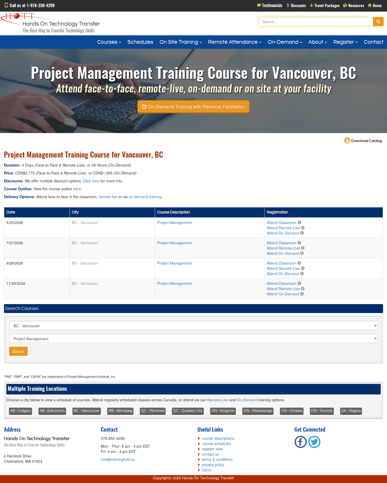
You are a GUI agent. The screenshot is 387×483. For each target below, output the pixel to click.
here (77, 188)
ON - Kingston (223, 411)
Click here (91, 180)
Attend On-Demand (283, 233)
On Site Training (179, 42)
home (206, 469)
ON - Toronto (322, 411)
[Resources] (353, 5)
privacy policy (213, 464)
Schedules (140, 42)
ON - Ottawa (291, 411)
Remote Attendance (233, 42)
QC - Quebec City (187, 411)
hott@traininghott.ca (118, 459)
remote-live (108, 196)
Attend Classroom (281, 222)
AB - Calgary (20, 411)
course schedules (216, 443)
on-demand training (145, 196)
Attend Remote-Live (283, 227)
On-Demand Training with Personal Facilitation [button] (196, 106)
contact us (210, 454)
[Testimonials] (269, 5)
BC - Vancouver (87, 411)
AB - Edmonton (52, 411)
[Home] (375, 5)
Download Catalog (366, 141)
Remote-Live (217, 399)
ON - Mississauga (258, 411)
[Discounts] (296, 5)
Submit (18, 351)
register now (212, 448)
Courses (107, 42)
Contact (374, 42)
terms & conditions (217, 459)
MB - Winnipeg (120, 411)
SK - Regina (351, 411)
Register (344, 42)
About (316, 42)
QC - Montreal (152, 411)
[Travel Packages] (325, 5)
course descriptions (218, 438)
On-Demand (283, 42)
